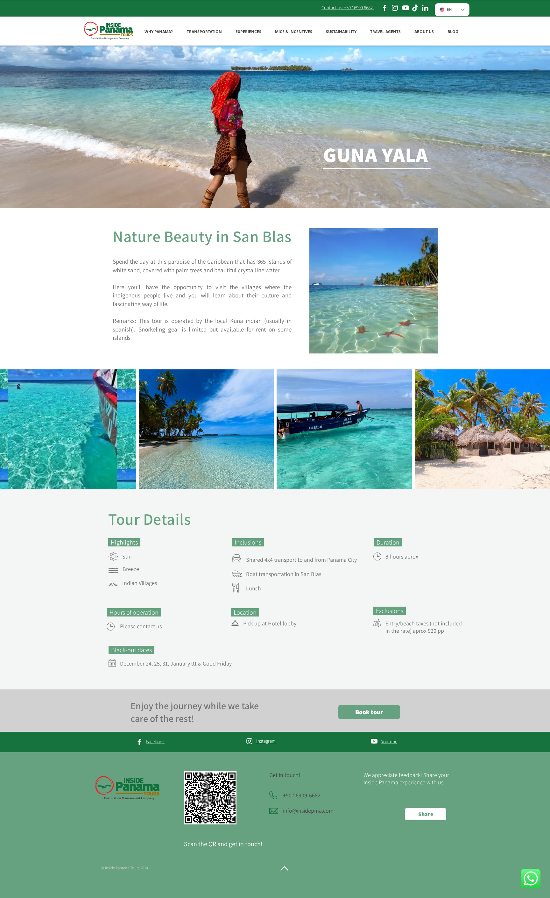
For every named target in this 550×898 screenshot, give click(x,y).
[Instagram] (395, 8)
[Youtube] (406, 8)
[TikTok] (415, 8)
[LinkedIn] (425, 8)
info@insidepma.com (308, 810)
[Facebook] (385, 8)
